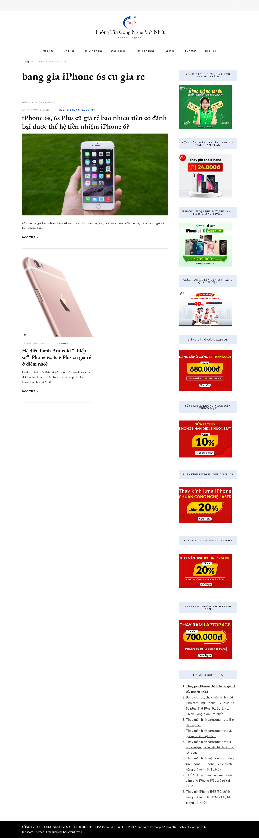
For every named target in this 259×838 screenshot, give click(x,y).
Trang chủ (47, 50)
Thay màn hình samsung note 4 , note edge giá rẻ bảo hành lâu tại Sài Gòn (210, 747)
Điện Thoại (118, 50)
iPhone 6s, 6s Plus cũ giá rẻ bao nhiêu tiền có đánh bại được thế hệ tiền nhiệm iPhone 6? (94, 122)
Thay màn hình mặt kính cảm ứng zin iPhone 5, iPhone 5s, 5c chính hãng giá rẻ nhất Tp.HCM (210, 764)
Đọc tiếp (28, 237)
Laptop (170, 50)
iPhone (63, 343)
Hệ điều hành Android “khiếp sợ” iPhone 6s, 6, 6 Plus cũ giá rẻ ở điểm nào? (56, 357)
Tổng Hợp (68, 50)
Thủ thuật (190, 50)
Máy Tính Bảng (145, 50)
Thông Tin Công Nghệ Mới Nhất (130, 32)
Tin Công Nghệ (92, 50)
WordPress (75, 832)
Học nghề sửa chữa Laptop (77, 110)
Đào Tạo (210, 50)
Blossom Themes (33, 832)
